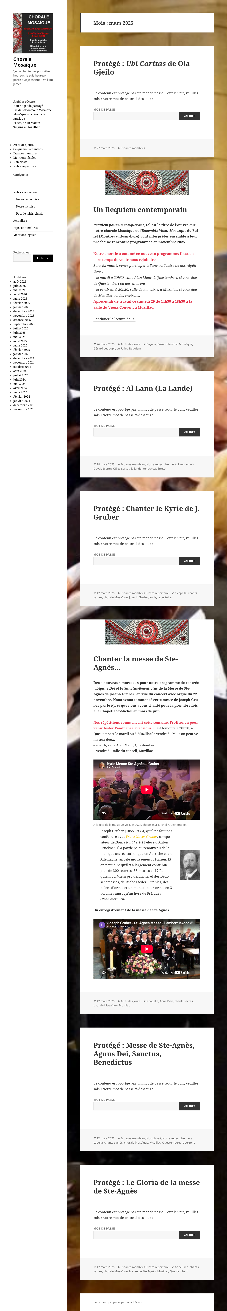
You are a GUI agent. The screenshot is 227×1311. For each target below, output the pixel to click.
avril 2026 (20, 294)
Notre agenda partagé (28, 106)
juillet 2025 (20, 328)
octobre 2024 (22, 367)
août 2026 (19, 281)
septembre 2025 (24, 324)
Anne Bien (166, 1001)
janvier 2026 (21, 307)
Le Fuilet (122, 348)
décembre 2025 (23, 311)
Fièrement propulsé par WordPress (117, 1302)
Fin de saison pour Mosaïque (32, 110)
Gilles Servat (121, 469)
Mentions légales (24, 158)
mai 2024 (19, 384)
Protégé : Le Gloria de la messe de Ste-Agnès (146, 1186)
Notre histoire (25, 206)
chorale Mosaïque (116, 597)
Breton (107, 469)
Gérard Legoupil (104, 348)
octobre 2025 (22, 320)
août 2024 (19, 371)
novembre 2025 (23, 316)
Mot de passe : (105, 109)
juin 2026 (19, 286)
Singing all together (26, 127)
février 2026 (21, 303)
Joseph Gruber (138, 597)
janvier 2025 (21, 354)
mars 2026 (20, 299)
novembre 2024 (23, 362)
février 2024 (21, 396)
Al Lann (180, 464)
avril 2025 (20, 341)
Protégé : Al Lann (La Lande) (143, 388)
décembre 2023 (23, 405)
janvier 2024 (21, 401)
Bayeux (151, 344)
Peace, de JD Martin (26, 123)
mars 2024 (20, 392)
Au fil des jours (23, 145)
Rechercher (21, 252)
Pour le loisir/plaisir (29, 213)
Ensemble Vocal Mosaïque (164, 230)
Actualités (20, 221)
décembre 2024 (23, 358)
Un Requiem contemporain (140, 209)
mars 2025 (20, 345)
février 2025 (21, 350)
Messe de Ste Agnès (142, 1271)
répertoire (164, 597)
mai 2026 (19, 290)
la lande (136, 469)
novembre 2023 (23, 409)
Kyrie (153, 597)
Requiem (135, 348)
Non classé (20, 162)
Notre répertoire (24, 166)
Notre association (25, 192)
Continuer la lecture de (114, 319)
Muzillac (124, 1005)
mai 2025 (19, 337)
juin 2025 (19, 333)
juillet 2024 (20, 375)
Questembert (171, 1143)
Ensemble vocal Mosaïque (174, 344)
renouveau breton (155, 469)
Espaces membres (25, 153)
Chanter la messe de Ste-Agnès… (135, 663)
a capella (181, 593)
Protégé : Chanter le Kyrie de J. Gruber (146, 512)
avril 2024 (20, 388)
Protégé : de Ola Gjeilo (141, 68)
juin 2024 (19, 379)
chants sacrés (184, 1001)
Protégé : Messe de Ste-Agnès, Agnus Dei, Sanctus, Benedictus (144, 1053)
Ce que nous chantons (28, 149)
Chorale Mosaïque (24, 62)
